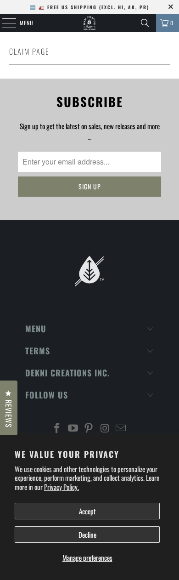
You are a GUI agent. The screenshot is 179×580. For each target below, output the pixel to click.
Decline (87, 534)
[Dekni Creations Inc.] (89, 23)
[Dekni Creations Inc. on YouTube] (73, 428)
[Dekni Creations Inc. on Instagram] (105, 428)
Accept (87, 511)
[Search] (145, 23)
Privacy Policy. (61, 487)
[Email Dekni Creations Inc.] (121, 428)
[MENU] (4, 23)
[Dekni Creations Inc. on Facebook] (57, 428)
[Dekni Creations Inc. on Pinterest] (89, 428)
